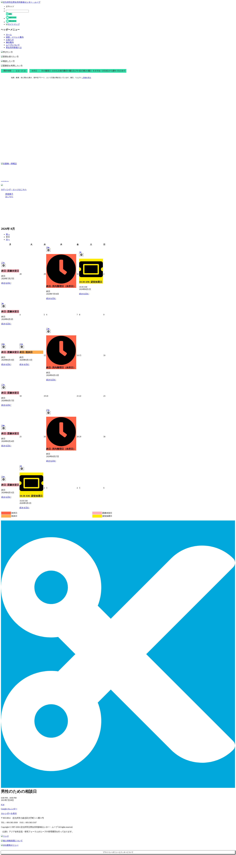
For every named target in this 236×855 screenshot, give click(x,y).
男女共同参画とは (14, 47)
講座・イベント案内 (15, 37)
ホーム (9, 35)
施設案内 (10, 42)
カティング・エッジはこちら (14, 189)
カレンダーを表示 (9, 813)
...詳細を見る (86, 77)
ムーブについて (13, 45)
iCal (2, 805)
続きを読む (6, 283)
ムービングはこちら (5, 181)
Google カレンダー (9, 809)
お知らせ (10, 40)
